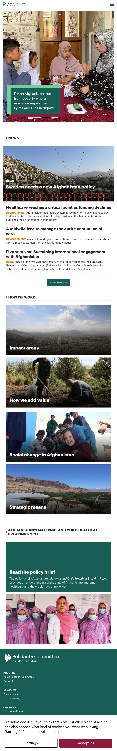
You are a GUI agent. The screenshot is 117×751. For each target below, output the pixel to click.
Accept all (86, 743)
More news (57, 282)
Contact (7, 685)
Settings (31, 743)
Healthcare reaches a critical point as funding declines (58, 207)
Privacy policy (10, 694)
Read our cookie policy (40, 731)
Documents (9, 690)
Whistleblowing (11, 698)
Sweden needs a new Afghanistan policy (50, 186)
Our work (8, 681)
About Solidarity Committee (18, 677)
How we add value (13, 711)
